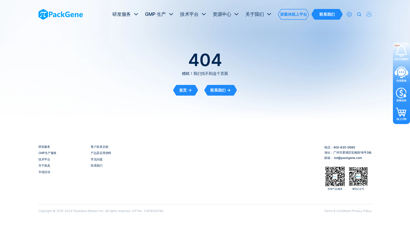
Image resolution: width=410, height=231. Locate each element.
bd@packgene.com (348, 158)
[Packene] (60, 14)
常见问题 (96, 159)
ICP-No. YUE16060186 (148, 211)
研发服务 (44, 146)
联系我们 (96, 165)
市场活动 (44, 172)
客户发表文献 (99, 146)
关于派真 (44, 165)
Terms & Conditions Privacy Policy (348, 211)
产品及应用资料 (101, 153)
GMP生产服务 (47, 153)
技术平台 (44, 159)
